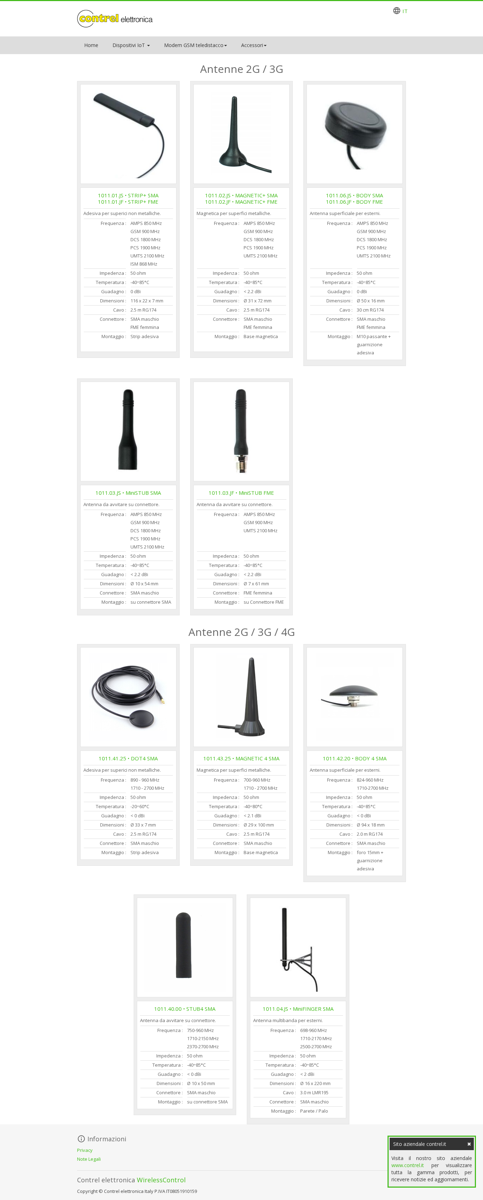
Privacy (85, 1150)
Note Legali (89, 1159)
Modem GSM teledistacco (193, 45)
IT (405, 11)
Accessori (252, 45)
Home (91, 45)
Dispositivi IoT (129, 45)
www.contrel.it (407, 1165)
